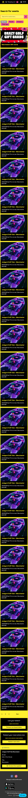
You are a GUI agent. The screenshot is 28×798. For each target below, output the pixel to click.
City (3, 760)
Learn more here (14, 723)
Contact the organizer (15, 766)
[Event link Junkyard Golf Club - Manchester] (14, 58)
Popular (11, 21)
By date (4, 21)
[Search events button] (25, 17)
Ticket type (5, 24)
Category (19, 21)
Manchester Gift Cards (10, 44)
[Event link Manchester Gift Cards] (14, 35)
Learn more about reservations (14, 738)
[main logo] (3, 2)
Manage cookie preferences (14, 779)
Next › (17, 714)
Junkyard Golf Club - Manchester (13, 69)
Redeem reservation (14, 741)
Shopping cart (13, 2)
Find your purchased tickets (14, 727)
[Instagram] (16, 776)
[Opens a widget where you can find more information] (23, 795)
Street (4, 755)
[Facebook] (11, 776)
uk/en (24, 2)
